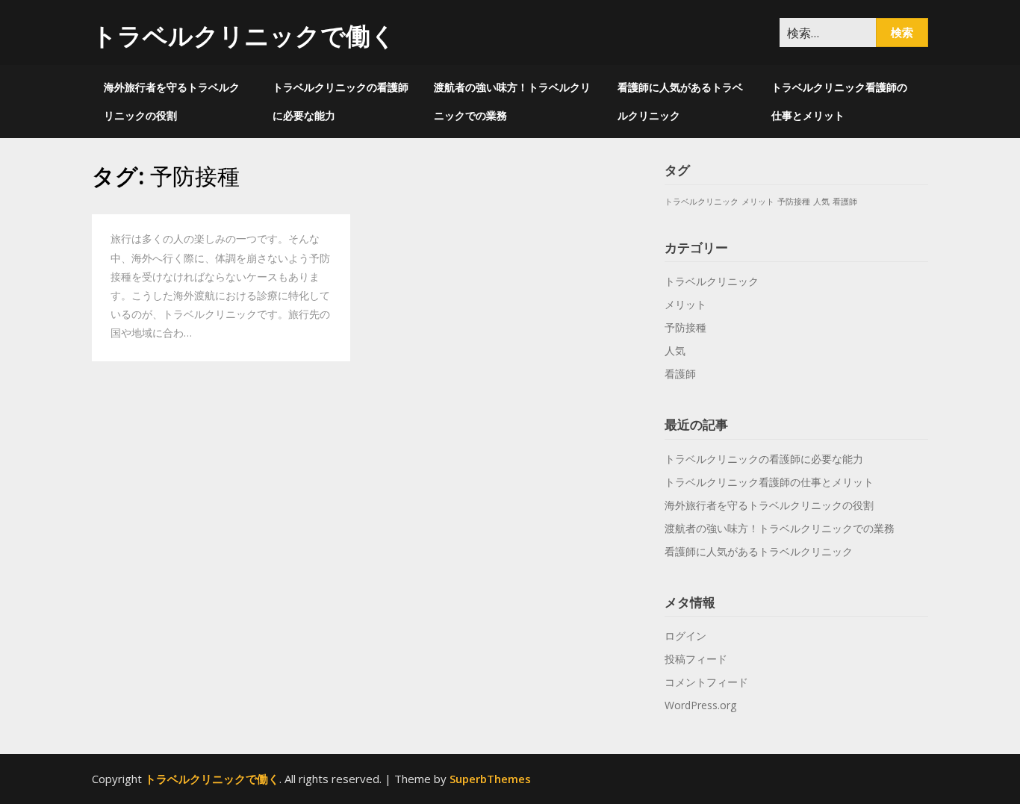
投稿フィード (696, 659)
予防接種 (793, 201)
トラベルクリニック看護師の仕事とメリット (839, 101)
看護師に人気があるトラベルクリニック (680, 101)
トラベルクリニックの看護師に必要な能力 (340, 101)
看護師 (845, 201)
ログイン (685, 636)
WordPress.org (700, 705)
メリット (757, 201)
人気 (821, 201)
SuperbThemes (490, 778)
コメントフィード (706, 682)
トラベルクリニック (701, 201)
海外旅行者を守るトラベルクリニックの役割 (172, 101)
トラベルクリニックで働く (244, 35)
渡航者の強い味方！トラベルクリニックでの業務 (512, 101)
